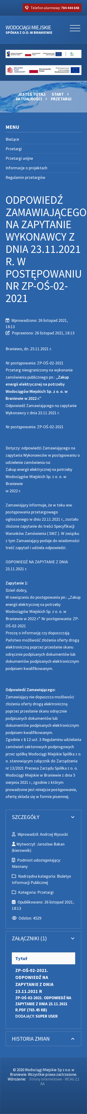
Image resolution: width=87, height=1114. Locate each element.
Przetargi (14, 148)
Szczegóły (25, 817)
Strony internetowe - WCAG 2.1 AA (54, 1081)
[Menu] (75, 30)
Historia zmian (31, 1038)
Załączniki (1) (29, 938)
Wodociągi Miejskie (29, 30)
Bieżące (12, 139)
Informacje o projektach (26, 167)
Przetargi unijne (19, 158)
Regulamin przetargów (25, 177)
